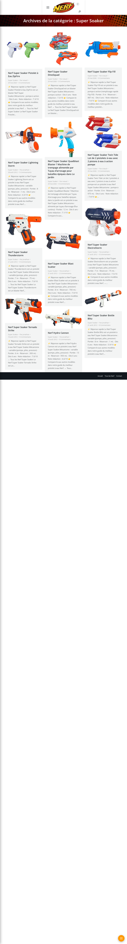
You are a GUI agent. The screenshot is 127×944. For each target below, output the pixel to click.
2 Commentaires (65, 273)
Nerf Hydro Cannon (58, 332)
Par (23, 80)
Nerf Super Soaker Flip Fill (101, 71)
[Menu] (121, 938)
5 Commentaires (25, 172)
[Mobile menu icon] (47, 7)
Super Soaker (13, 80)
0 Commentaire (24, 83)
